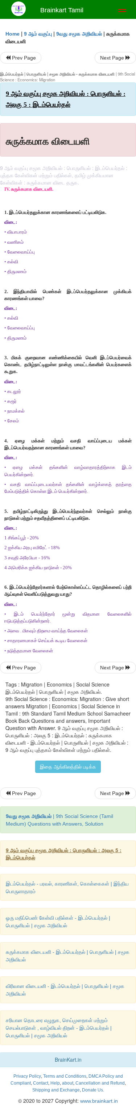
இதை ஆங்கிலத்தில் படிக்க (68, 767)
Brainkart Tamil (61, 10)
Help (55, 1083)
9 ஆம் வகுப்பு (38, 34)
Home (12, 34)
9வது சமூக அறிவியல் (79, 34)
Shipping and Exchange (56, 1090)
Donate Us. (93, 1090)
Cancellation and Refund (100, 1083)
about (67, 1083)
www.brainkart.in (98, 1101)
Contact (40, 1083)
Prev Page (23, 58)
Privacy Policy (27, 1076)
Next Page (112, 58)
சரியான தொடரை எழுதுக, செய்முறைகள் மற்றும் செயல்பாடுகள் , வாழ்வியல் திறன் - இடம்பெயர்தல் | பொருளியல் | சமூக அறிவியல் (59, 1027)
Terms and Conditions (64, 1076)
